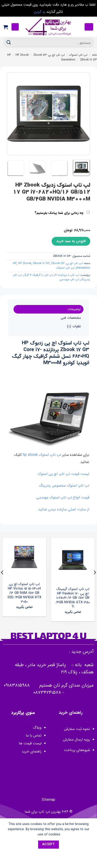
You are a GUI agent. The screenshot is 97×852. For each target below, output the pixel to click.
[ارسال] (8, 42)
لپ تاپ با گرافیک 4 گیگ (38, 275)
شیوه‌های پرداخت (77, 750)
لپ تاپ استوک (78, 55)
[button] (89, 27)
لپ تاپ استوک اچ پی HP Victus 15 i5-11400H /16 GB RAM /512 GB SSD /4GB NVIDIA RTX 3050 (24, 593)
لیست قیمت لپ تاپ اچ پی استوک (63, 474)
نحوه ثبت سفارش (77, 729)
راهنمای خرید (31, 751)
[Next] (11, 113)
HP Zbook (22, 55)
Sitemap (48, 800)
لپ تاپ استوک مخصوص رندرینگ (64, 485)
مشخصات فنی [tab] (71, 317)
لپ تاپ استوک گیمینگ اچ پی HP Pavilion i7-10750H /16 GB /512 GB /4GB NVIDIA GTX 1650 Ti (73, 598)
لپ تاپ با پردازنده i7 (67, 275)
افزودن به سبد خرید (71, 241)
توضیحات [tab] (74, 309)
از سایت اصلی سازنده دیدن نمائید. (63, 509)
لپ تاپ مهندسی (69, 279)
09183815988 (17, 685)
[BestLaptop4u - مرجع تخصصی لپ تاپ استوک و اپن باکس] (48, 27)
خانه (94, 55)
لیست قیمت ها (30, 743)
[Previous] (83, 113)
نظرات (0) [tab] (74, 326)
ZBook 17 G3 (88, 60)
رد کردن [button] (39, 12)
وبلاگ (37, 727)
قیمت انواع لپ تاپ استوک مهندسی (62, 497)
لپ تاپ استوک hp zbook (42, 455)
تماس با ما (34, 735)
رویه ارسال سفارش (76, 739)
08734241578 (47, 692)
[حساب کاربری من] (15, 27)
